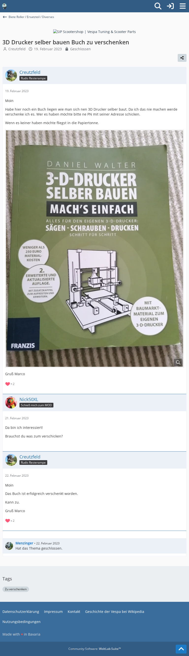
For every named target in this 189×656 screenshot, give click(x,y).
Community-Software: (94, 649)
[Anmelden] (170, 6)
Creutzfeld (17, 49)
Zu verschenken (16, 589)
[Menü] (183, 6)
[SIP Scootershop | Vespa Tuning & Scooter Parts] (94, 31)
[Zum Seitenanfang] (181, 649)
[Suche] (158, 6)
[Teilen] (182, 58)
